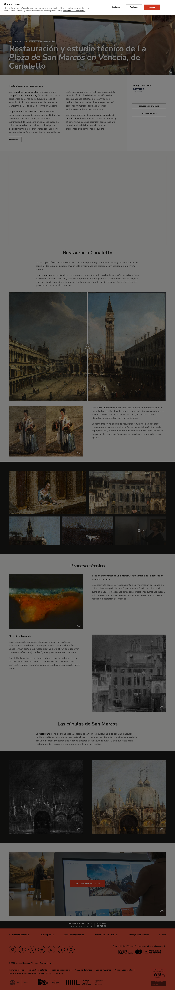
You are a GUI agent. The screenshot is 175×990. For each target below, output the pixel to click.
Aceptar (152, 7)
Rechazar (134, 7)
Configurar (116, 7)
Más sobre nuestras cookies (74, 10)
